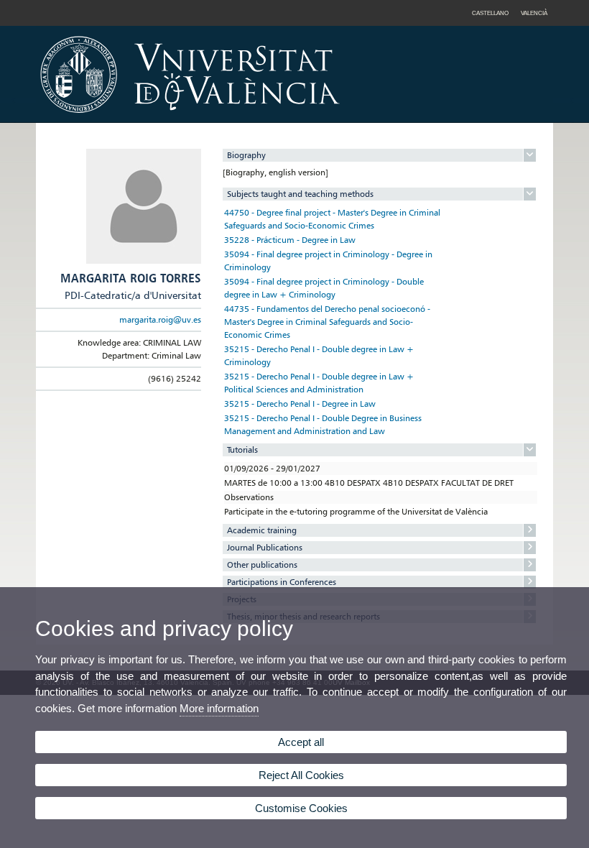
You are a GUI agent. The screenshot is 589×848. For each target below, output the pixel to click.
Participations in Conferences (281, 581)
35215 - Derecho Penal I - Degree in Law (300, 403)
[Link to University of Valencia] (312, 118)
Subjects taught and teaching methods (300, 193)
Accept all (301, 742)
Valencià (534, 13)
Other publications (262, 564)
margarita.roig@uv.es (160, 319)
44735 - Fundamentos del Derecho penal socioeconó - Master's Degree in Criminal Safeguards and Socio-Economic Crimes (327, 321)
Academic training (262, 530)
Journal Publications (264, 547)
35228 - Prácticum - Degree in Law (290, 239)
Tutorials (242, 449)
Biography (246, 154)
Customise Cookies (301, 808)
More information (219, 708)
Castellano (490, 13)
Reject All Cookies (301, 775)
